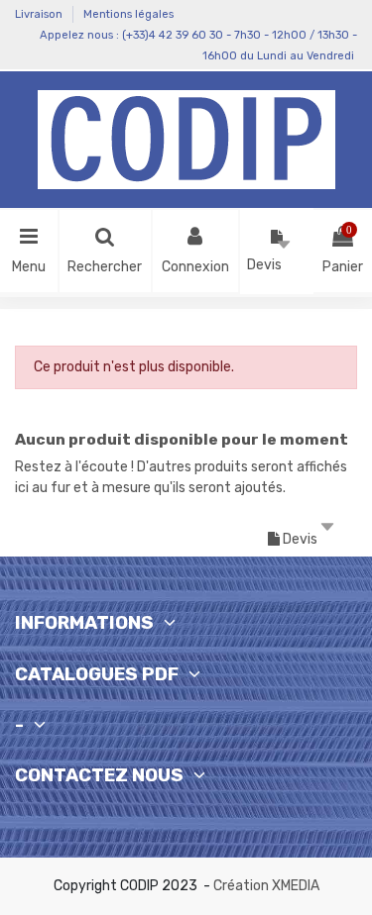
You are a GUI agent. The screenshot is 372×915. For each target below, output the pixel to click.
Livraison (40, 14)
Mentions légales (128, 14)
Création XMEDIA (266, 885)
